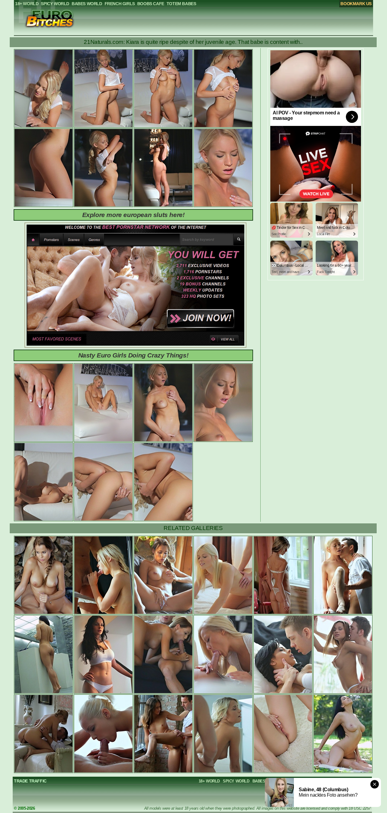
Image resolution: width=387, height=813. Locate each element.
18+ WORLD (209, 781)
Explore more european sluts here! (133, 214)
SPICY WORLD (236, 781)
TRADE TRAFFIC (30, 780)
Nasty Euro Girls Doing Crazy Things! (133, 355)
